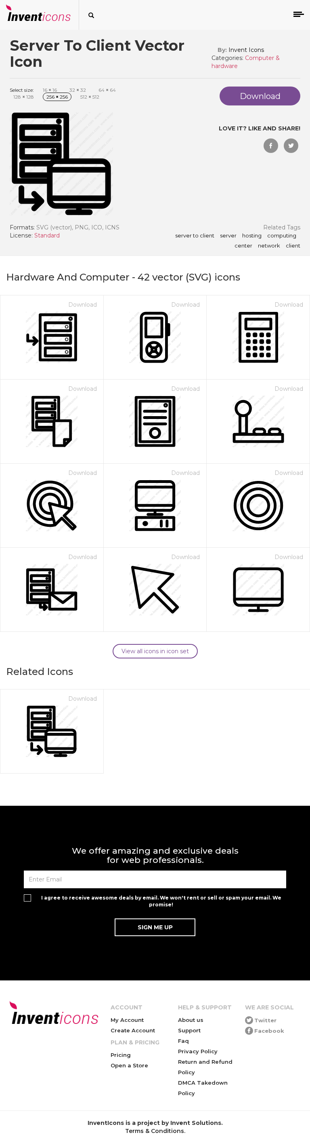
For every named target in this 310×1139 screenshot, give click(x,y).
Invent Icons (246, 50)
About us (190, 1020)
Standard (47, 235)
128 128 (23, 97)
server (228, 236)
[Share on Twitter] (291, 145)
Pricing (121, 1055)
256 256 (57, 97)
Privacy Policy (198, 1051)
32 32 (77, 90)
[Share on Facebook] (271, 145)
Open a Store (129, 1065)
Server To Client (194, 236)
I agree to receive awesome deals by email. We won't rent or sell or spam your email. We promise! (161, 901)
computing (281, 236)
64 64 (107, 90)
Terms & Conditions (154, 1131)
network (269, 246)
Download (82, 304)
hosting (252, 236)
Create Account (133, 1030)
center (243, 246)
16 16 (50, 90)
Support (189, 1030)
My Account (127, 1020)
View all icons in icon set (155, 651)
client (293, 246)
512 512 (89, 97)
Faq (183, 1041)
